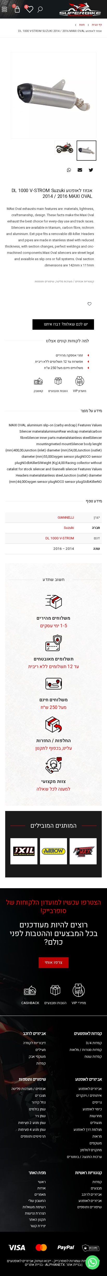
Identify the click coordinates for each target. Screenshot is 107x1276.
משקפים (96, 1143)
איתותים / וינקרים (89, 1095)
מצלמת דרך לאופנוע (87, 1129)
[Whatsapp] (92, 1262)
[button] (4, 9)
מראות (97, 1136)
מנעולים (96, 1123)
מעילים (41, 1050)
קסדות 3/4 (94, 1043)
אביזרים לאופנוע (90, 1089)
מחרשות (96, 1116)
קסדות (41, 1063)
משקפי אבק (37, 1056)
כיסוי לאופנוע (92, 1109)
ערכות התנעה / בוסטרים (84, 1157)
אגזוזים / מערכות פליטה (69, 281)
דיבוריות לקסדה (34, 1043)
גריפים (97, 1102)
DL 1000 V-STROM (59, 538)
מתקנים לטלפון (91, 1150)
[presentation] (95, 95)
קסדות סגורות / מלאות (86, 1050)
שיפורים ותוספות (44, 281)
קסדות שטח (93, 1056)
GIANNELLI (66, 517)
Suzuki (69, 527)
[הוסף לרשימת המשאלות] (89, 304)
